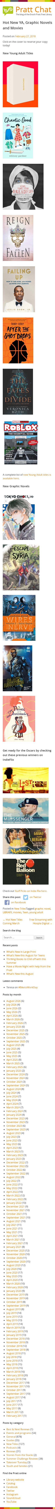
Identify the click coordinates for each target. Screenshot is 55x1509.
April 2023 (12, 1147)
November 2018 (15, 1342)
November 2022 (15, 1166)
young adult (36, 912)
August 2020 (13, 1265)
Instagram (12, 1494)
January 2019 (13, 1335)
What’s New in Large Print (21, 951)
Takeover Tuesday (16, 1462)
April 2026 (12, 1015)
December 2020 (15, 1250)
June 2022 (12, 1184)
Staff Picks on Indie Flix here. (31, 891)
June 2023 (12, 1140)
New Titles (20, 908)
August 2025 (13, 1045)
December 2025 (15, 1030)
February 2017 (14, 1415)
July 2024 (11, 1092)
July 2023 (11, 1136)
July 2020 (11, 1269)
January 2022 (13, 1203)
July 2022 (11, 1180)
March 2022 (13, 1195)
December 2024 (15, 1074)
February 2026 (14, 1023)
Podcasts (11, 1447)
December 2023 (15, 1118)
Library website (15, 1479)
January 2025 (13, 1070)
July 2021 (11, 1225)
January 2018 (13, 1379)
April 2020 (12, 1280)
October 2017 (14, 1390)
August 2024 (13, 1089)
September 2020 (15, 1261)
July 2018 (11, 1357)
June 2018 (12, 1360)
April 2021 (12, 1236)
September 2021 (15, 1217)
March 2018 (13, 1371)
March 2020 (13, 1283)
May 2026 (11, 1012)
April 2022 (12, 1191)
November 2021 (15, 1210)
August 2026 (13, 1001)
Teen (25, 912)
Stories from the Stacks (19, 1455)
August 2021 (13, 1221)
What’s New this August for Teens (25, 955)
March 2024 (13, 1107)
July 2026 (11, 1004)
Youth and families (17, 1466)
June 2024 (12, 1096)
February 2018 (14, 1375)
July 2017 (11, 1401)
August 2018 (13, 1353)
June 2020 (12, 1272)
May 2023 (11, 1144)
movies (17, 912)
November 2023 (15, 1122)
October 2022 (14, 1169)
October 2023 (14, 1125)
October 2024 (14, 1081)
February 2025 (14, 1067)
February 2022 (14, 1199)
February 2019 (14, 1331)
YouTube (11, 1501)
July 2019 (11, 1313)
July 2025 (11, 1048)
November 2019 (15, 1298)
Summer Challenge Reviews (22, 1458)
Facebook (11, 1487)
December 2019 (15, 1294)
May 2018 (11, 1364)
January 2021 (13, 1247)
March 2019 (13, 1327)
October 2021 (14, 1214)
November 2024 (15, 1078)
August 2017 (13, 1397)
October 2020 (14, 1258)
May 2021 (11, 1232)
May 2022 (11, 1188)
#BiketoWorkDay (28, 987)
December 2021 (15, 1206)
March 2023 (13, 1151)
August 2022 (13, 1177)
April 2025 (12, 1059)
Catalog (10, 1483)
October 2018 (14, 1346)
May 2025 (11, 1056)
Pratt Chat (33, 9)
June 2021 (12, 1228)
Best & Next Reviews (18, 1429)
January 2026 (13, 1026)
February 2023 (14, 1155)
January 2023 (13, 1158)
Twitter (10, 1490)
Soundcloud (13, 1498)
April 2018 (12, 1368)
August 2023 (13, 1133)
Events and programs (18, 1433)
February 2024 (14, 1111)
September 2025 (15, 1041)
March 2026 (13, 1019)
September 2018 (15, 1349)
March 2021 (13, 1239)
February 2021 (14, 1243)
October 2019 (14, 1302)
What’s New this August (19, 973)
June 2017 (12, 1404)
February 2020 (14, 1287)
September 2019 (15, 1305)
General (11, 1436)
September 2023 (15, 1129)
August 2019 (13, 1309)
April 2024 (12, 1103)
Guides (10, 1440)
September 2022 (15, 1173)
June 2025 (12, 1052)
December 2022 (15, 1162)
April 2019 (12, 1324)
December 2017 (15, 1382)
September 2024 (15, 1085)
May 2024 (11, 1100)
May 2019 (11, 1320)
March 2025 (13, 1063)
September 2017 (15, 1393)
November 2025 (15, 1034)
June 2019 (12, 1316)
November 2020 (15, 1254)
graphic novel (42, 908)
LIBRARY (7, 912)
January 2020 (13, 1291)
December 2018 (15, 1338)
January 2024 (13, 1114)
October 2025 (14, 1037)
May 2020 (11, 1276)
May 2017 (11, 1408)
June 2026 (12, 1008)
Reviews (11, 1451)
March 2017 (13, 1412)
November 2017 (15, 1386)
